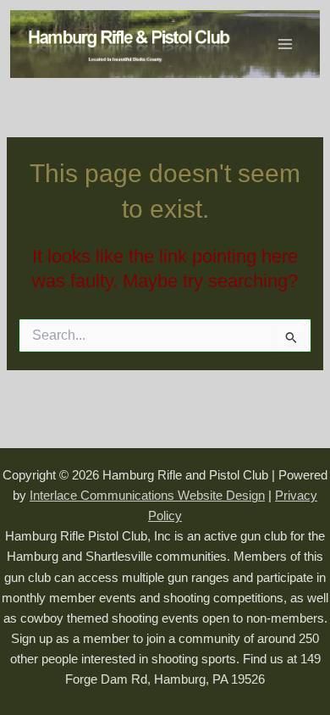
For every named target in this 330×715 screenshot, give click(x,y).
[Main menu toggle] (285, 44)
